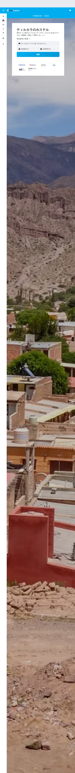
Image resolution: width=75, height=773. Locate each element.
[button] (3, 10)
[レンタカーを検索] (3, 25)
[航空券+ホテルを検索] (3, 29)
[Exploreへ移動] (3, 33)
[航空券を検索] (3, 16)
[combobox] (23, 39)
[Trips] (3, 38)
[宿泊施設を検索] (3, 20)
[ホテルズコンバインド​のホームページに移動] (13, 10)
